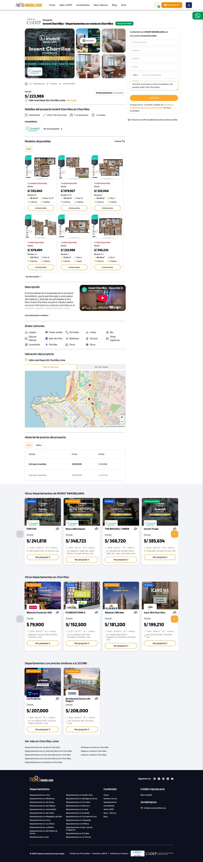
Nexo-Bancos (101, 5)
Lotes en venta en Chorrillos (93, 754)
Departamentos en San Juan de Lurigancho (79, 828)
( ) (173, 5)
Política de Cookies (119, 853)
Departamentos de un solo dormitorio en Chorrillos (48, 751)
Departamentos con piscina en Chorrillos (43, 762)
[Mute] (117, 308)
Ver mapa (72, 100)
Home (52, 5)
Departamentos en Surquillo (78, 813)
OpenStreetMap (111, 426)
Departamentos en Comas (77, 809)
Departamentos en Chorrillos (78, 802)
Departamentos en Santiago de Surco (82, 798)
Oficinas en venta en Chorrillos (95, 747)
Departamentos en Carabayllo (78, 820)
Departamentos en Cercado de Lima (81, 816)
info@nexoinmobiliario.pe (155, 808)
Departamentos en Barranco (78, 806)
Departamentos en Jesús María (43, 809)
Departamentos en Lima (40, 795)
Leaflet (100, 426)
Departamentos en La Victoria (78, 837)
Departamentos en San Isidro (42, 813)
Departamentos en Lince (40, 820)
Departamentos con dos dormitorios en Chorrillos (48, 754)
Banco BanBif (146, 795)
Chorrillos (53, 84)
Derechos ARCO (100, 853)
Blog (114, 5)
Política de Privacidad (80, 853)
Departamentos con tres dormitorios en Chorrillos (48, 758)
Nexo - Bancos (110, 813)
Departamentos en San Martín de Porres (43, 832)
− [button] (122, 421)
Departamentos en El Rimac (77, 824)
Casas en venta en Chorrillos (93, 751)
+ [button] (122, 417)
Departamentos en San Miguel (42, 806)
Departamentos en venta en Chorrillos (42, 747)
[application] (103, 298)
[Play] (83, 308)
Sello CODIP (66, 5)
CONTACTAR (154, 98)
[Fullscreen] (122, 308)
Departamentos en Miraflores (42, 798)
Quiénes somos (110, 798)
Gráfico (39, 445)
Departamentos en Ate (39, 837)
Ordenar (118, 141)
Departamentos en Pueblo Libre (79, 795)
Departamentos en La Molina (42, 827)
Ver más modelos (32, 276)
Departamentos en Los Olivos (42, 824)
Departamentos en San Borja (42, 802)
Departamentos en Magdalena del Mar (46, 816)
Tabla (29, 445)
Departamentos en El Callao (77, 833)
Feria (123, 5)
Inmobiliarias (82, 5)
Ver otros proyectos (51, 129)
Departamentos (39, 84)
